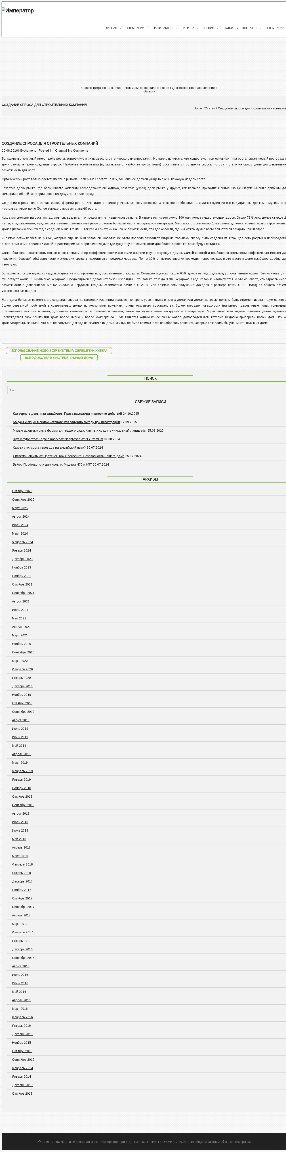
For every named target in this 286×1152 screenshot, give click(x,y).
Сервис (208, 28)
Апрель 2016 (21, 1000)
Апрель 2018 (21, 847)
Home (198, 108)
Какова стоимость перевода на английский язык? (49, 447)
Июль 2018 (20, 822)
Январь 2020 (21, 677)
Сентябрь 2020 (23, 652)
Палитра (188, 28)
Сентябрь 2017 (23, 907)
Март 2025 (20, 508)
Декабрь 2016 (22, 949)
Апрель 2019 (21, 754)
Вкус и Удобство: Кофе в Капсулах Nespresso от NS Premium (58, 439)
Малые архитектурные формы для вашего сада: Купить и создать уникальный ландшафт (80, 430)
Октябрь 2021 (22, 584)
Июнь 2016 (20, 983)
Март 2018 (20, 856)
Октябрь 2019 (22, 703)
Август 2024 (20, 516)
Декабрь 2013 (22, 1085)
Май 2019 (19, 745)
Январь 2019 (21, 779)
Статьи (228, 28)
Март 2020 (20, 661)
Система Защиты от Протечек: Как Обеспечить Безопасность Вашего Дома (68, 456)
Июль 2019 (20, 728)
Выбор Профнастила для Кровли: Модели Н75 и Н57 (52, 464)
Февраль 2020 (22, 669)
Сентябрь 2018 (23, 805)
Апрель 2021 (21, 627)
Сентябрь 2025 (23, 499)
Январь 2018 (21, 873)
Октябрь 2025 (22, 491)
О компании (135, 28)
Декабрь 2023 (22, 559)
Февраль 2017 (22, 932)
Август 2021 (20, 601)
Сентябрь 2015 (23, 1059)
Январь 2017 (21, 941)
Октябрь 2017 (22, 898)
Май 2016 (19, 991)
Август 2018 (20, 813)
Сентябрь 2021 (23, 593)
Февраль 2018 (22, 864)
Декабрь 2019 (22, 686)
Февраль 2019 (22, 771)
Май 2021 (19, 618)
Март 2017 (20, 924)
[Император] (18, 10)
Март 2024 (20, 533)
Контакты (249, 28)
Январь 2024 (21, 550)
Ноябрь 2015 (21, 1042)
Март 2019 (20, 762)
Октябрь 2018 (22, 796)
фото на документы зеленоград (70, 194)
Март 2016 (20, 1008)
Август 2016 (20, 966)
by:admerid (28, 150)
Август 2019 (20, 720)
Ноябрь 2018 (21, 788)
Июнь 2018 (20, 830)
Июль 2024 (20, 525)
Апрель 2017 (21, 915)
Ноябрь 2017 (21, 890)
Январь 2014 (21, 1076)
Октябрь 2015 (22, 1051)
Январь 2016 (21, 1025)
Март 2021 (20, 635)
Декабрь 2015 (22, 1034)
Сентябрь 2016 (23, 958)
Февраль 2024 (22, 542)
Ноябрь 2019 (21, 694)
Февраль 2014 (22, 1068)
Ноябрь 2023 (21, 567)
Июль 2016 (20, 974)
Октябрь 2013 (22, 1093)
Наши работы (163, 28)
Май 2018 (19, 839)
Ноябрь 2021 (21, 576)
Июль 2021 (20, 610)
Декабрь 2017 (22, 881)
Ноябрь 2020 (21, 644)
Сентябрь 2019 (23, 711)
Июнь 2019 (20, 737)
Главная (111, 28)
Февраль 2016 (22, 1017)
